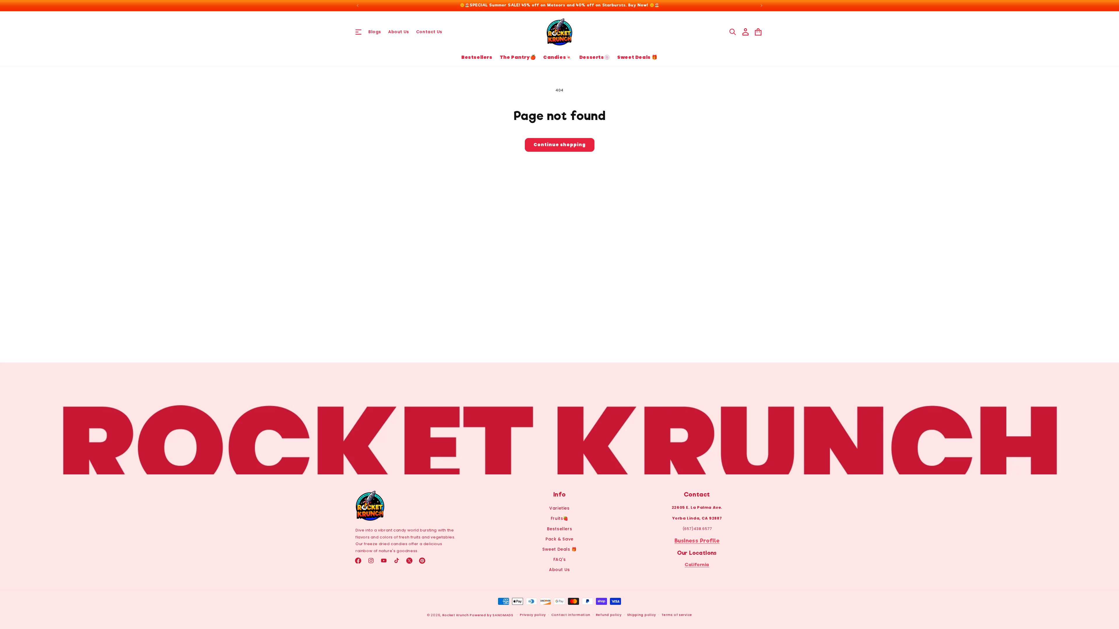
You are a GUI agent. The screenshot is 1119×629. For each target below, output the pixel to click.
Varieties (559, 508)
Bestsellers (559, 529)
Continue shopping (560, 145)
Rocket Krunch (455, 615)
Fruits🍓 (559, 518)
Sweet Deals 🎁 (559, 549)
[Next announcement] (761, 5)
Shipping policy (641, 614)
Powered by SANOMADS (491, 615)
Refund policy (609, 614)
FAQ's (559, 559)
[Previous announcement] (357, 5)
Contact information (570, 614)
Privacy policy (533, 614)
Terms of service (676, 614)
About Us (559, 570)
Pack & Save (559, 539)
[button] (358, 32)
